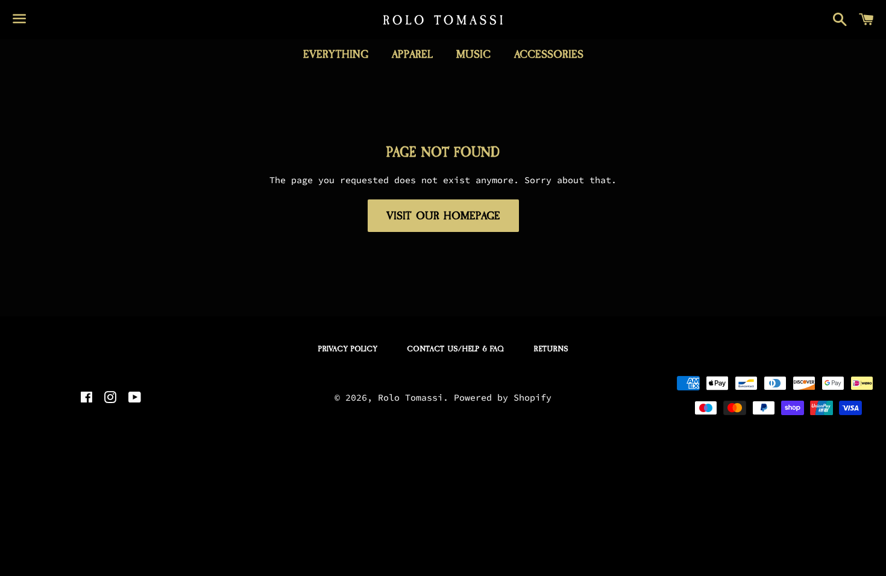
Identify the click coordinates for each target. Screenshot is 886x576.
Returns (550, 349)
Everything (335, 54)
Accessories (548, 54)
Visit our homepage (443, 215)
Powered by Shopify (502, 397)
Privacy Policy (347, 349)
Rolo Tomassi (410, 397)
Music (473, 54)
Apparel (412, 54)
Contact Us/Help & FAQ (455, 349)
